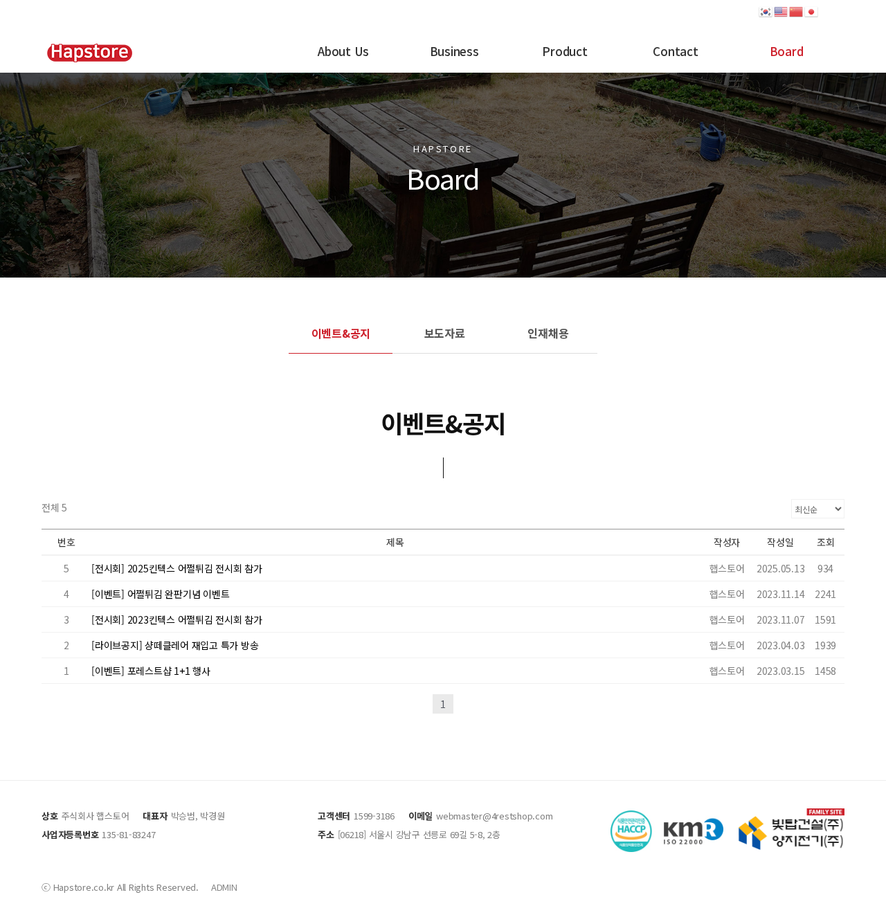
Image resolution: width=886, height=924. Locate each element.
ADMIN (224, 887)
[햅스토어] (89, 52)
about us (343, 51)
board (787, 51)
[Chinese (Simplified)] (796, 10)
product (564, 51)
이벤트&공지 (341, 333)
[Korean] (766, 10)
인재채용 (547, 333)
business (454, 51)
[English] (781, 10)
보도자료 (444, 333)
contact (675, 51)
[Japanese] (812, 10)
